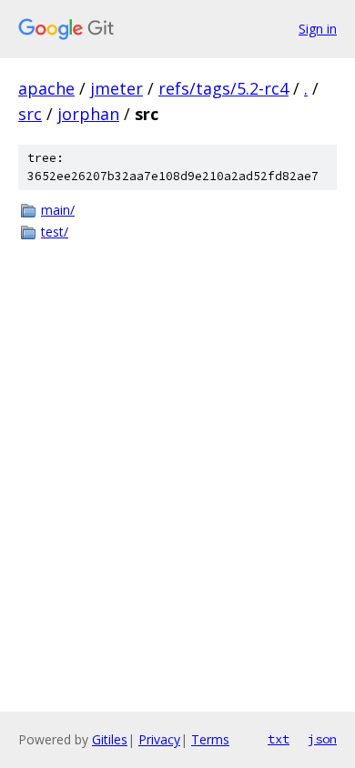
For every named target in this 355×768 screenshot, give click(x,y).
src (30, 114)
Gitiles (109, 739)
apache (46, 88)
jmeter (116, 88)
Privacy (159, 739)
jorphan (88, 114)
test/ (54, 231)
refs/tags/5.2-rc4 (223, 88)
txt (278, 739)
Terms (210, 739)
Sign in (318, 28)
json (322, 739)
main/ (58, 209)
